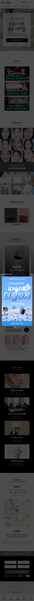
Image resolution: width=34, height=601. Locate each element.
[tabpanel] (17, 301)
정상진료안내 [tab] (16, 327)
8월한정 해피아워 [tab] (17, 327)
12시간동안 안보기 (7, 274)
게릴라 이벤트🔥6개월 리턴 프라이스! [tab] (19, 327)
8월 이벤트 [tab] (14, 327)
